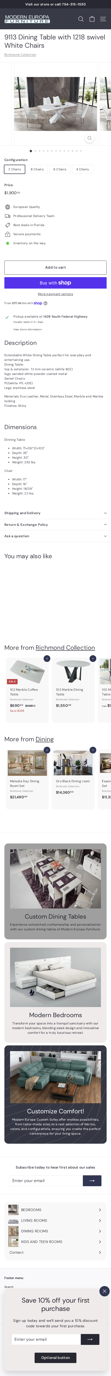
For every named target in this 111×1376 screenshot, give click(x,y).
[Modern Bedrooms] (55, 977)
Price (8, 185)
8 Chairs (37, 169)
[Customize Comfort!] (55, 1077)
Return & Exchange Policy (26, 524)
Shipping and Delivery (22, 513)
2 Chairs (14, 169)
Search (9, 1287)
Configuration (16, 160)
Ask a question (16, 536)
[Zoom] (89, 138)
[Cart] (92, 19)
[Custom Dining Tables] (55, 879)
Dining (45, 739)
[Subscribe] (90, 1339)
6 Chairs (59, 169)
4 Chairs (82, 169)
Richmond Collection (20, 55)
